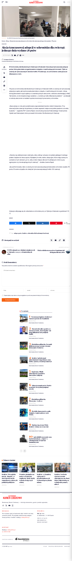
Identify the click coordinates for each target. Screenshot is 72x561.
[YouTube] (9, 505)
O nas (45, 546)
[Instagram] (13, 505)
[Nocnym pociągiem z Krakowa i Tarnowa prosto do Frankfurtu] (24, 318)
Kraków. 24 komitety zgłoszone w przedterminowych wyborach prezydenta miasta (44, 478)
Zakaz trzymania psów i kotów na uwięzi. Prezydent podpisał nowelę (40, 387)
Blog (7, 41)
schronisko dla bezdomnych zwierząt (38, 233)
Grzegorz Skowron (9, 59)
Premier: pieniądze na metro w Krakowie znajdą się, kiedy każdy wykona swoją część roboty (27, 478)
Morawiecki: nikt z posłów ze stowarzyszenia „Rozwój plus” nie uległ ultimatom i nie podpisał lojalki (40, 331)
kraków (24, 233)
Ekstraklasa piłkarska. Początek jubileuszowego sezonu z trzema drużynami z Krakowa (40, 346)
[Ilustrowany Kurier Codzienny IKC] (36, 2)
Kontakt (67, 546)
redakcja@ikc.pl (25, 517)
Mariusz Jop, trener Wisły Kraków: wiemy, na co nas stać (39, 426)
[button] (3, 2)
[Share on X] (12, 55)
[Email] (15, 55)
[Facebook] (3, 505)
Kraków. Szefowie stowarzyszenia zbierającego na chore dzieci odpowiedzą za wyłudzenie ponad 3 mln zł (62, 479)
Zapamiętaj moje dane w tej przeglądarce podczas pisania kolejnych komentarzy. (26, 295)
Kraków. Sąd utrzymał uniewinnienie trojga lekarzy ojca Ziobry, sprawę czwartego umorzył (40, 359)
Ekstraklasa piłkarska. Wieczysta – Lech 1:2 (37, 400)
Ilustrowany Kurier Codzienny (36, 322)
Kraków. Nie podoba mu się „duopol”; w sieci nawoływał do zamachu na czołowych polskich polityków (9, 478)
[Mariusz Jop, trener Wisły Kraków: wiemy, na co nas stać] (24, 426)
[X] (6, 505)
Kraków (4, 44)
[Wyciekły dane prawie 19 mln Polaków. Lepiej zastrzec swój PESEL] (24, 413)
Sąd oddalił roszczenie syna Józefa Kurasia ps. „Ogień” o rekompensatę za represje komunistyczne (40, 439)
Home (3, 41)
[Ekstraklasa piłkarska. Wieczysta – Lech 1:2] (24, 401)
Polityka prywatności (56, 546)
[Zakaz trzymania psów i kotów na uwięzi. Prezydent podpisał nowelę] (24, 387)
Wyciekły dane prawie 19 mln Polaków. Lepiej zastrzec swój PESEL (39, 413)
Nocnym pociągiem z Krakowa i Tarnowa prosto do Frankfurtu (40, 318)
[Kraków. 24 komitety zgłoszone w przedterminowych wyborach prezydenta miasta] (45, 467)
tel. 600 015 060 (6, 532)
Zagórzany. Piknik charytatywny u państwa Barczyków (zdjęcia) (37, 373)
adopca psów (18, 233)
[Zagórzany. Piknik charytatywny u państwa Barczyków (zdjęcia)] (24, 373)
